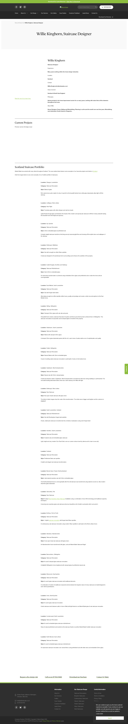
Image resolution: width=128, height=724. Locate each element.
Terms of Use (97, 693)
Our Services (44, 13)
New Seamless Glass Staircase (57, 498)
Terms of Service (56, 721)
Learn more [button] (99, 713)
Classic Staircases (79, 701)
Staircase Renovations (80, 693)
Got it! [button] (110, 718)
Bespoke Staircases (79, 696)
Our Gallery (54, 13)
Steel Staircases (78, 709)
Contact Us (94, 13)
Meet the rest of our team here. (23, 98)
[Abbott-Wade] (64, 7)
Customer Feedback (74, 13)
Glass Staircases (79, 706)
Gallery (56, 698)
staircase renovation (54, 520)
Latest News (85, 13)
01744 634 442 (108, 7)
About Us (23, 13)
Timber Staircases (79, 703)
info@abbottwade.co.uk (23, 701)
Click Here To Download (73, 1)
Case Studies (62, 13)
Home (16, 13)
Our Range (33, 13)
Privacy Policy (98, 698)
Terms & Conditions (99, 696)
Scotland (95, 171)
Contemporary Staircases (81, 698)
